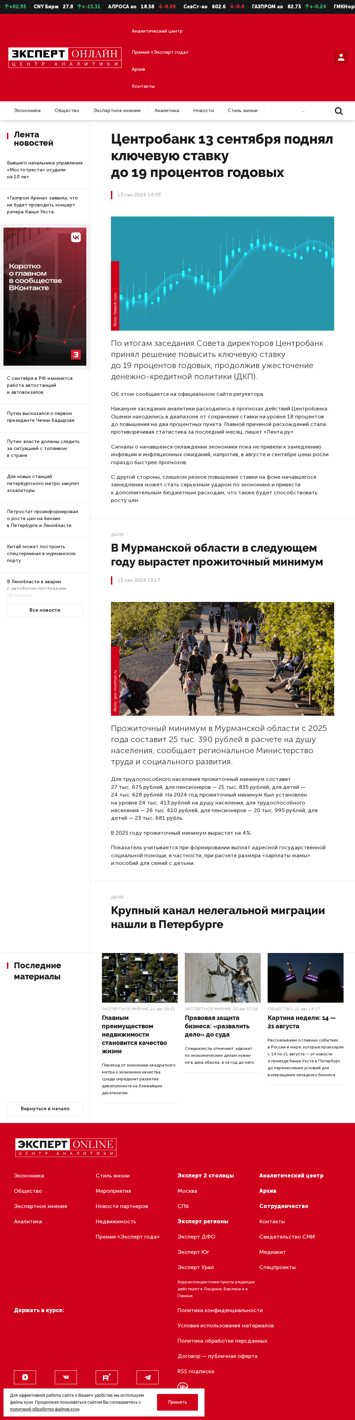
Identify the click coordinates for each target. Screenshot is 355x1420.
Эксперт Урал (196, 1267)
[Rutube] (107, 1377)
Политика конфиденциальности (220, 1310)
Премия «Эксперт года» (160, 52)
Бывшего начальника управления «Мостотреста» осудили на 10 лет (45, 170)
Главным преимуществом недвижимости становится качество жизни (134, 1034)
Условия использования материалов (226, 1325)
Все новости (44, 610)
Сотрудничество (284, 1206)
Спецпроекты (277, 1267)
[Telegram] (148, 1377)
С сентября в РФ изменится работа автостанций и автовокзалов (39, 385)
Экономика (27, 110)
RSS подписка (196, 1371)
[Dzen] (25, 1377)
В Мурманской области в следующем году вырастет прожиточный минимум (217, 554)
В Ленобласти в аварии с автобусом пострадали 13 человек (36, 588)
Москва (187, 1191)
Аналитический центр (157, 31)
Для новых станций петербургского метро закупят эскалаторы (43, 483)
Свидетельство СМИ (287, 1236)
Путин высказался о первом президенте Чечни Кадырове (41, 416)
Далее (117, 534)
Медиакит (272, 1252)
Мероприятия (113, 1191)
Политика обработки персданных (222, 1340)
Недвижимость (116, 1221)
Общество (66, 110)
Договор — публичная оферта (218, 1356)
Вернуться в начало (45, 1109)
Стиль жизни (243, 110)
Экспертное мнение (117, 110)
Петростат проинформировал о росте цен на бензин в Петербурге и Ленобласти (42, 518)
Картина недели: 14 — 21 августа (302, 1022)
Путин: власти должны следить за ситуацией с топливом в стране (43, 448)
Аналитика (167, 110)
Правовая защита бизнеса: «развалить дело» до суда (217, 1026)
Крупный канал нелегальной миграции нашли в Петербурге (218, 917)
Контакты (143, 86)
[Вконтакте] (66, 1377)
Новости (203, 110)
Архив (138, 69)
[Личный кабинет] (341, 58)
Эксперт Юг (193, 1252)
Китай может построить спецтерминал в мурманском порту (41, 553)
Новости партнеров (122, 1206)
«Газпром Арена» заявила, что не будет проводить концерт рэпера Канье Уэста (42, 205)
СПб (183, 1206)
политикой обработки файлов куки (44, 1409)
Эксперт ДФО (196, 1236)
